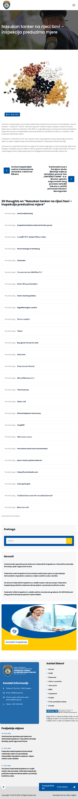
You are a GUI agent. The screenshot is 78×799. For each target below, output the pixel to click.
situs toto (21, 354)
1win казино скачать (24, 437)
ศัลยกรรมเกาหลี (23, 507)
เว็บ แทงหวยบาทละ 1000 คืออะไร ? (29, 272)
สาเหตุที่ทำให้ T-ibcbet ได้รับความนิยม (31, 237)
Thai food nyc (23, 390)
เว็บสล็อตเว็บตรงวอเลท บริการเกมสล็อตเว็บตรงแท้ (34, 495)
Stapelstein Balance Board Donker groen (34, 225)
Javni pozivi (52, 685)
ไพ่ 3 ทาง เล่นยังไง (23, 319)
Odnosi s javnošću (55, 681)
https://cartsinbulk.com (27, 472)
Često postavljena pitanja (57, 702)
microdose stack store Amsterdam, (32, 448)
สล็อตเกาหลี (21, 401)
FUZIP (50, 673)
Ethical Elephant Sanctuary (29, 413)
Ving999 (20, 425)
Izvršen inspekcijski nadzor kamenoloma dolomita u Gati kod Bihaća (22, 170)
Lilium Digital (71, 795)
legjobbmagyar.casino (27, 307)
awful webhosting (25, 213)
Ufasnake (21, 260)
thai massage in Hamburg (28, 249)
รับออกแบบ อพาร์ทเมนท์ (25, 366)
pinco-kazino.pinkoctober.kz (29, 460)
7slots (19, 331)
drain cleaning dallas (26, 296)
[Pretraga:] (39, 541)
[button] (74, 5)
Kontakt (51, 706)
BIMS (50, 689)
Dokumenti (52, 677)
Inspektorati (52, 693)
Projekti (51, 697)
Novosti (51, 669)
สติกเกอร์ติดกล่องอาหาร (25, 378)
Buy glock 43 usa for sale (27, 343)
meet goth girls (23, 484)
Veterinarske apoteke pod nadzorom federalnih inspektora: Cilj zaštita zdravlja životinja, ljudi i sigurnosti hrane (38, 565)
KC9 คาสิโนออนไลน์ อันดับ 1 (27, 284)
